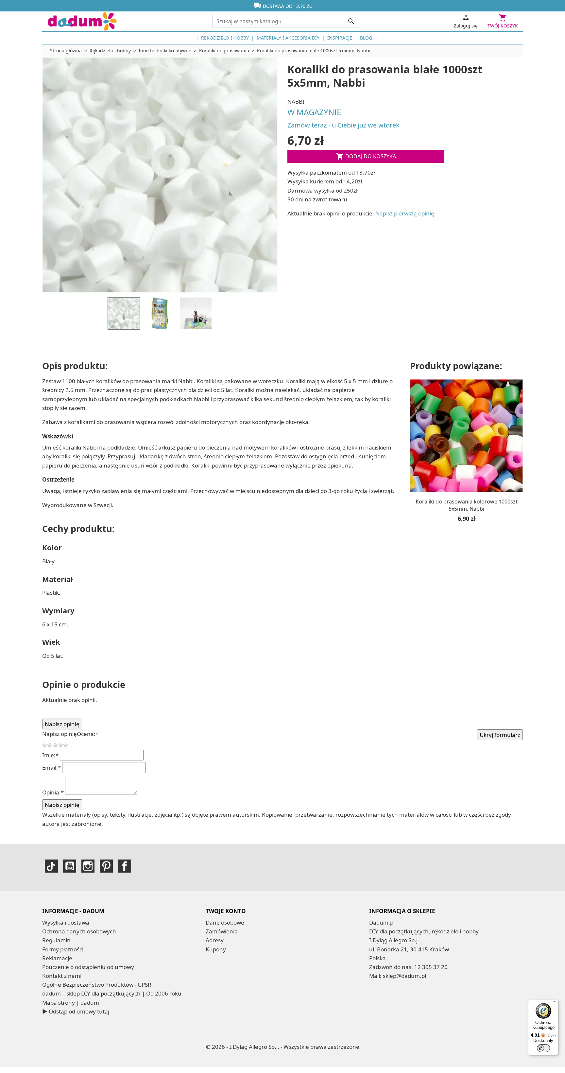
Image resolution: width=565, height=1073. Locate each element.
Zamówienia (222, 931)
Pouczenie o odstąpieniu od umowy (88, 967)
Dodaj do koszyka (366, 156)
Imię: (50, 755)
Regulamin (56, 940)
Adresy (215, 940)
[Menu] (554, 1003)
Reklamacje (57, 958)
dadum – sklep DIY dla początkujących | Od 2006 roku (111, 993)
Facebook (124, 866)
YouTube (69, 866)
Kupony (216, 949)
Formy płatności (62, 949)
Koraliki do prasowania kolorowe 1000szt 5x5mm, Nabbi (467, 505)
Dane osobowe (225, 922)
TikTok (51, 866)
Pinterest (106, 866)
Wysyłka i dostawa (65, 922)
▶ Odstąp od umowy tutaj (75, 1011)
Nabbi (295, 101)
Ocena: (87, 734)
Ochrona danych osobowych (79, 931)
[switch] (543, 1048)
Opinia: (53, 792)
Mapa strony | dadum (70, 1002)
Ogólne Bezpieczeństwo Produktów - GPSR (96, 984)
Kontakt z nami (61, 975)
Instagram (87, 866)
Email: (51, 767)
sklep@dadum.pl (404, 975)
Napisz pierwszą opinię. (405, 213)
